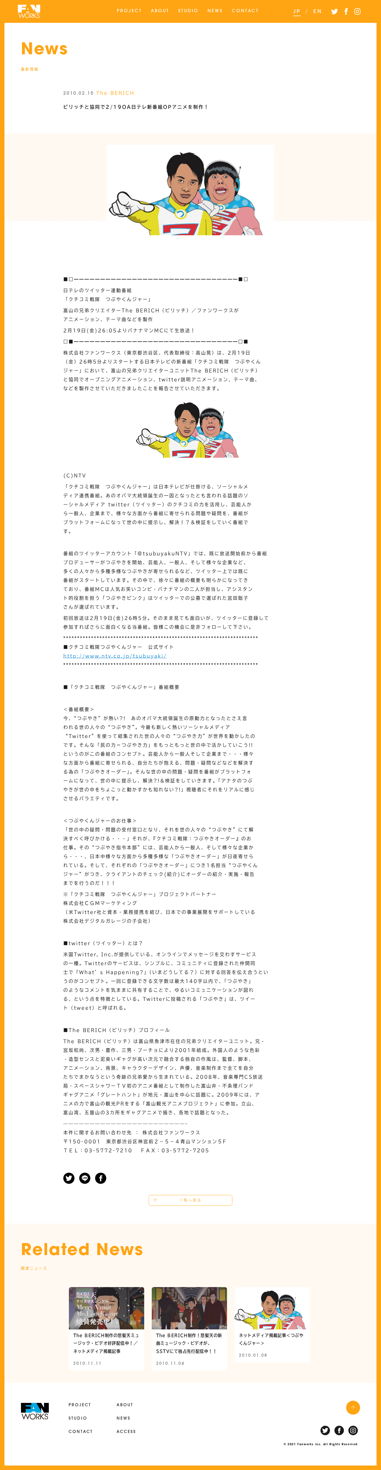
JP (297, 11)
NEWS (215, 11)
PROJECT (129, 11)
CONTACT (245, 11)
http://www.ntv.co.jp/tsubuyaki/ (115, 656)
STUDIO (188, 11)
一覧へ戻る (190, 1200)
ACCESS (126, 1432)
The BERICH (115, 93)
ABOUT (160, 11)
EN (317, 11)
